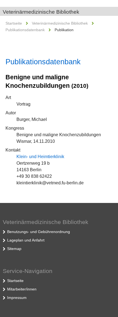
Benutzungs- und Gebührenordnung (38, 231)
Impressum (17, 297)
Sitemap (14, 248)
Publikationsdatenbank (25, 30)
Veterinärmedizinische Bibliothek (41, 12)
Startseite (13, 23)
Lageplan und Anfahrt (25, 240)
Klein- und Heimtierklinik (40, 156)
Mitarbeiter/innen (21, 289)
